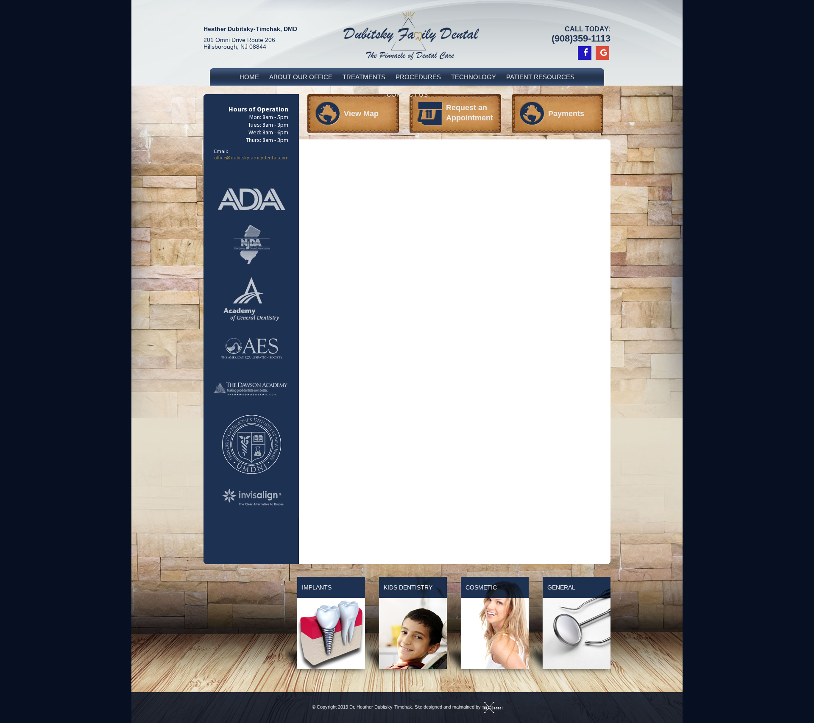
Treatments (364, 77)
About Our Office (300, 77)
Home (249, 77)
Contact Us (407, 94)
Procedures (418, 77)
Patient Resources (540, 77)
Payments (566, 113)
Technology (473, 77)
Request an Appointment (469, 112)
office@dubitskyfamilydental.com (251, 157)
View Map (361, 113)
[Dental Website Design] (492, 706)
